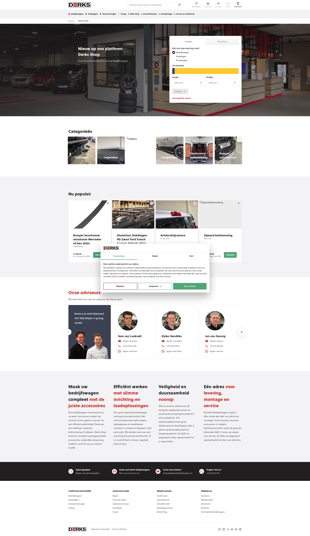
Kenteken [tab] (188, 41)
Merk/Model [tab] (222, 41)
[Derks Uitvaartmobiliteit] (236, 529)
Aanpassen (153, 286)
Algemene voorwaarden (100, 529)
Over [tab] (191, 256)
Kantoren (205, 508)
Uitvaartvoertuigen (76, 503)
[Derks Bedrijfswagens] (79, 4)
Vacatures (205, 495)
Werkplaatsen (207, 499)
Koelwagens (73, 499)
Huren (115, 512)
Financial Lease (119, 499)
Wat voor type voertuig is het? (186, 48)
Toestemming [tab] (118, 256)
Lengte (175, 77)
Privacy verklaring (119, 529)
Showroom (206, 503)
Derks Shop (162, 512)
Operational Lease (121, 503)
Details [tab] (155, 256)
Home (71, 21)
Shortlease (117, 508)
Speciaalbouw (163, 499)
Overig (71, 508)
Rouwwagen (181, 60)
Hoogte (209, 77)
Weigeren (120, 286)
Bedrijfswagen (182, 52)
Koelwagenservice (165, 508)
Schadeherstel (163, 503)
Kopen (115, 495)
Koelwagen (181, 56)
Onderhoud (162, 495)
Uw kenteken (178, 65)
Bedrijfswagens (75, 495)
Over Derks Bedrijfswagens (213, 512)
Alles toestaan (190, 286)
